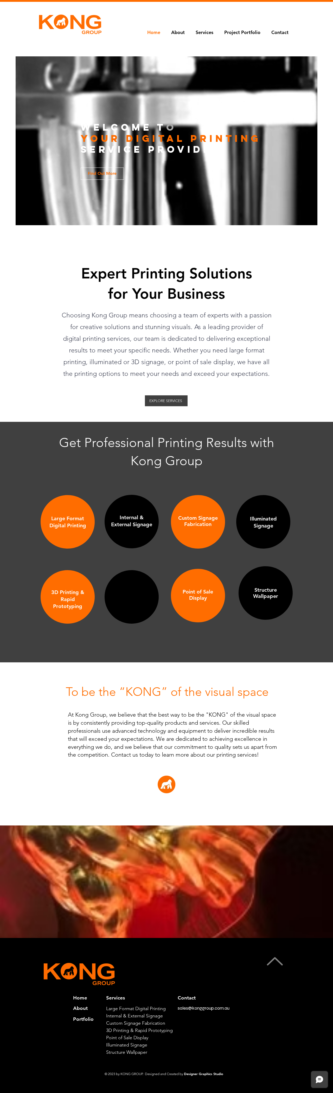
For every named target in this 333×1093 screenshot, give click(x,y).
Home (80, 998)
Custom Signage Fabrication (135, 1023)
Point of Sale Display (127, 1038)
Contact (187, 998)
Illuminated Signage (126, 1045)
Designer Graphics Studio (203, 1074)
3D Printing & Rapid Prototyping (139, 1030)
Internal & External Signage (134, 1016)
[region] (67, 521)
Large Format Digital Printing (136, 1008)
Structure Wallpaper (126, 1052)
